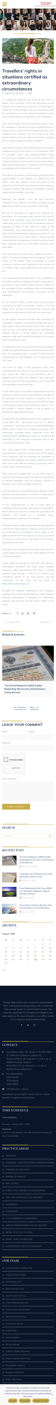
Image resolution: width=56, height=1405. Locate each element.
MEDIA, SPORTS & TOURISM (19, 1232)
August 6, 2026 (29, 880)
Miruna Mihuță (12, 1344)
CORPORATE (12, 1211)
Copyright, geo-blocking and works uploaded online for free (35, 875)
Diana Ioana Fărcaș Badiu (18, 1309)
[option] (28, 671)
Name (6, 731)
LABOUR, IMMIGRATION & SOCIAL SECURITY (27, 1225)
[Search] (50, 836)
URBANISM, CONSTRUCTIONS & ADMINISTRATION (30, 1162)
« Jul (4, 970)
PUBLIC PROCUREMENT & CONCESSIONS (25, 1190)
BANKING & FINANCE (15, 1176)
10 (6, 951)
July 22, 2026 (28, 897)
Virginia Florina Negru (16, 1274)
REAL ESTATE (12, 1183)
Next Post (47, 622)
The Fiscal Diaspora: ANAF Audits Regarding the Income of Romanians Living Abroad (24, 689)
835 (30, 93)
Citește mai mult (41, 1401)
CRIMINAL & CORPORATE (18, 1169)
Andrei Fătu (11, 1330)
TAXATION (11, 1155)
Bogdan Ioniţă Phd (14, 1372)
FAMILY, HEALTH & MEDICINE (19, 1239)
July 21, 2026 (28, 912)
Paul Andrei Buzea (14, 1323)
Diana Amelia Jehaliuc (16, 1316)
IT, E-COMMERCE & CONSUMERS (21, 1218)
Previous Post (11, 622)
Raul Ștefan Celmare (15, 1365)
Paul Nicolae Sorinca (15, 1295)
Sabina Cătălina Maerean (18, 1351)
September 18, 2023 (14, 93)
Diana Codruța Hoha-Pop (18, 1358)
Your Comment (10, 778)
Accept (12, 1401)
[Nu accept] (52, 1394)
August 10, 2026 (29, 866)
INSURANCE (11, 1204)
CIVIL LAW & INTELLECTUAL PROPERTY (24, 1197)
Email (32, 731)
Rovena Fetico (12, 1337)
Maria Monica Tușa (15, 1288)
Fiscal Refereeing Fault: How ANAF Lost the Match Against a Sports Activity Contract (35, 891)
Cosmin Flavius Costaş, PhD (19, 1268)
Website (6, 742)
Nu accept (24, 1401)
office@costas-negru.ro (17, 1089)
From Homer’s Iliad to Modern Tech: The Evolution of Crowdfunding (35, 906)
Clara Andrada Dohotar (17, 1302)
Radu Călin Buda (14, 1379)
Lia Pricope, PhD (13, 1281)
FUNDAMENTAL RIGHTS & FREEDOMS (24, 1246)
